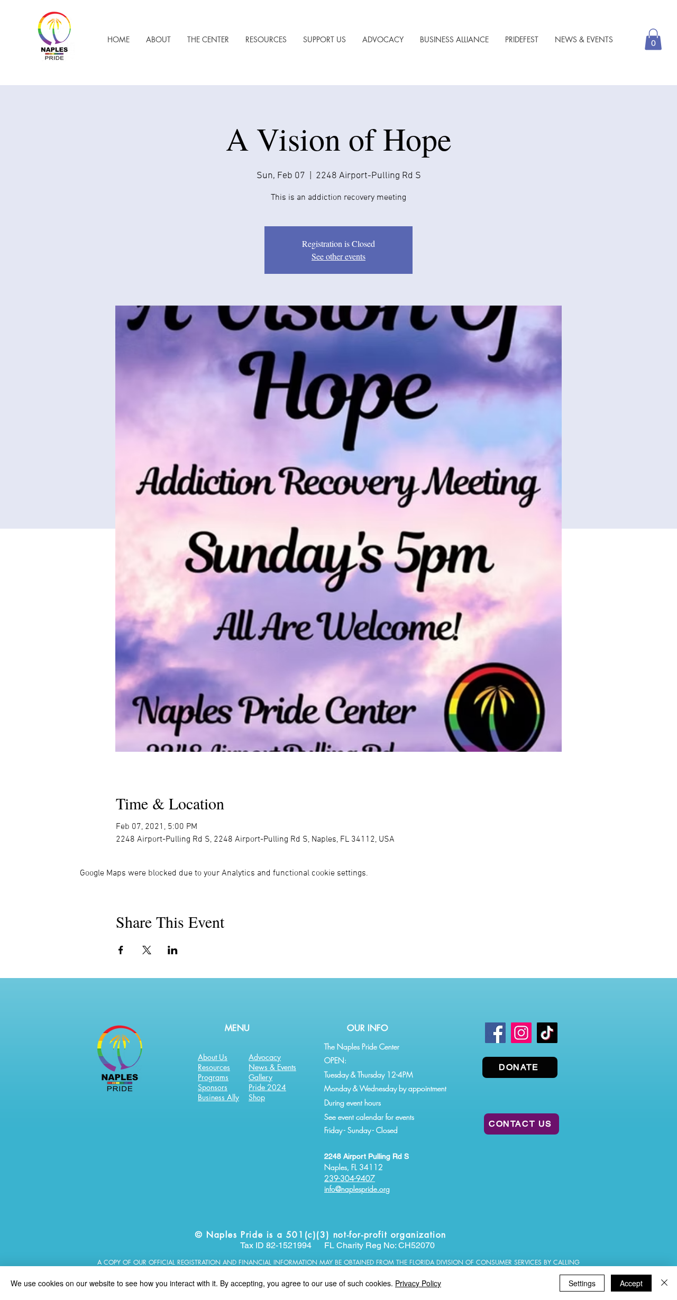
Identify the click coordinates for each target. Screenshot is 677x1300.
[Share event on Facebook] (121, 950)
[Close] (664, 1283)
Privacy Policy (418, 1283)
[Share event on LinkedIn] (173, 950)
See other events (338, 256)
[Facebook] (495, 1032)
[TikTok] (547, 1032)
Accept (631, 1283)
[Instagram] (521, 1032)
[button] (266, 39)
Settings (582, 1283)
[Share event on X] (147, 950)
